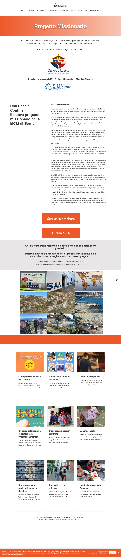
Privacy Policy (78, 517)
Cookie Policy (43, 519)
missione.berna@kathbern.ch (47, 265)
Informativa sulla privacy (15, 555)
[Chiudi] (119, 552)
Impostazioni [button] (93, 553)
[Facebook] (117, 276)
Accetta (112, 553)
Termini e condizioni (55, 519)
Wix (81, 519)
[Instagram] (117, 280)
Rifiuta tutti (103, 553)
